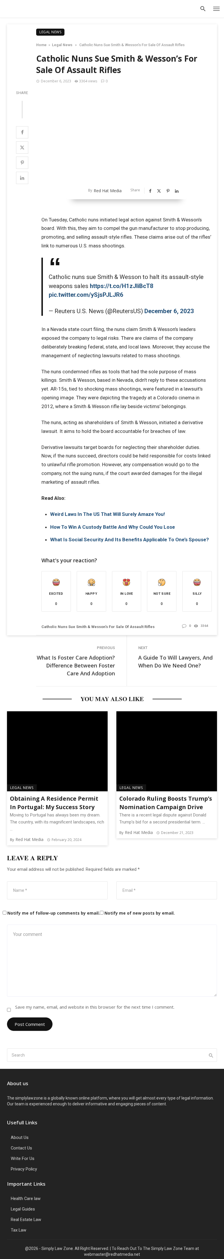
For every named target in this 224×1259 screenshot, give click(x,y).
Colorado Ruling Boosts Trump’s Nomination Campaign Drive (165, 803)
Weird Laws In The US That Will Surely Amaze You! (107, 514)
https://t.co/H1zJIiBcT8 (121, 285)
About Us (20, 1137)
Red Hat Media (108, 190)
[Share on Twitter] (22, 147)
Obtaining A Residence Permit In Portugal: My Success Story (54, 803)
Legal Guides (23, 1209)
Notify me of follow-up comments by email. (53, 913)
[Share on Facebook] (22, 132)
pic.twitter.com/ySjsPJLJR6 (86, 294)
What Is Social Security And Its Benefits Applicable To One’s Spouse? (130, 539)
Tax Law (18, 1230)
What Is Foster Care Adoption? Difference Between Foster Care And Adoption (76, 665)
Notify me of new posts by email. (139, 913)
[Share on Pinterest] (22, 163)
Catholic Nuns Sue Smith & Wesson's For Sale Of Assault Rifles (98, 627)
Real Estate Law (26, 1219)
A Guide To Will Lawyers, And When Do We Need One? (175, 661)
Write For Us (22, 1158)
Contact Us (21, 1148)
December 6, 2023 (169, 311)
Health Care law (26, 1198)
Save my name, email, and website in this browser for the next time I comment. (94, 1007)
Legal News (50, 32)
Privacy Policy (24, 1169)
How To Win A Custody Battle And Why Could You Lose (112, 527)
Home (41, 45)
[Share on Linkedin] (22, 178)
